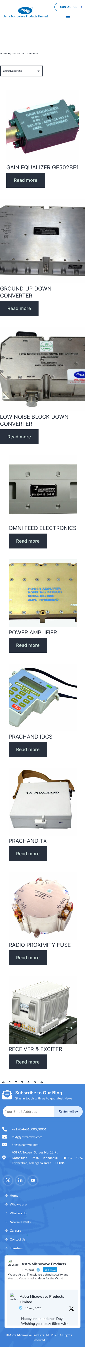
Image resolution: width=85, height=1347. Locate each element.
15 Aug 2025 (33, 1308)
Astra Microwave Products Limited (42, 1299)
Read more (25, 180)
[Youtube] (32, 1180)
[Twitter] (7, 1180)
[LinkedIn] (20, 1180)
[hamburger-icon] (68, 16)
